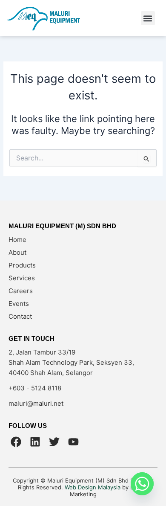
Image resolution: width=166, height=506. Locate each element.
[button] (148, 18)
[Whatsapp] (142, 483)
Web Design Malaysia (92, 487)
